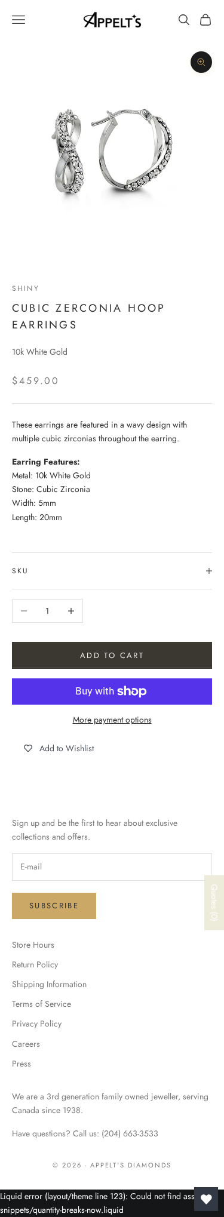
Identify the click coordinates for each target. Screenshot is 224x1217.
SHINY (25, 288)
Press (21, 1064)
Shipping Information (49, 984)
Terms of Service (41, 1004)
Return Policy (35, 964)
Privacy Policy (37, 1023)
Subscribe (54, 905)
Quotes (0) (214, 902)
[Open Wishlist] (206, 1199)
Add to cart (112, 655)
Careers (26, 1044)
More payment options (112, 720)
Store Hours (33, 945)
